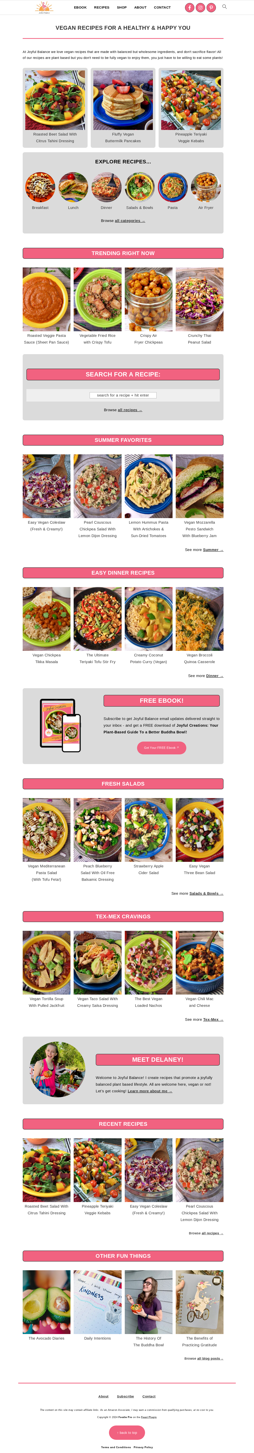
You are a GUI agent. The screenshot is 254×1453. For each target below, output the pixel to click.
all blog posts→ (210, 1358)
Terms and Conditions (116, 1447)
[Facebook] (189, 7)
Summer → (213, 550)
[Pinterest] (211, 7)
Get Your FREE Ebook (160, 747)
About (140, 7)
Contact (162, 7)
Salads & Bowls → (206, 893)
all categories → (130, 221)
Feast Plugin (149, 1417)
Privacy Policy (143, 1447)
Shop (122, 7)
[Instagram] (200, 7)
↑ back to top (127, 1433)
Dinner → (215, 676)
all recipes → (130, 410)
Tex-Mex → (213, 1019)
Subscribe (125, 1396)
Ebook (80, 7)
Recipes (102, 7)
